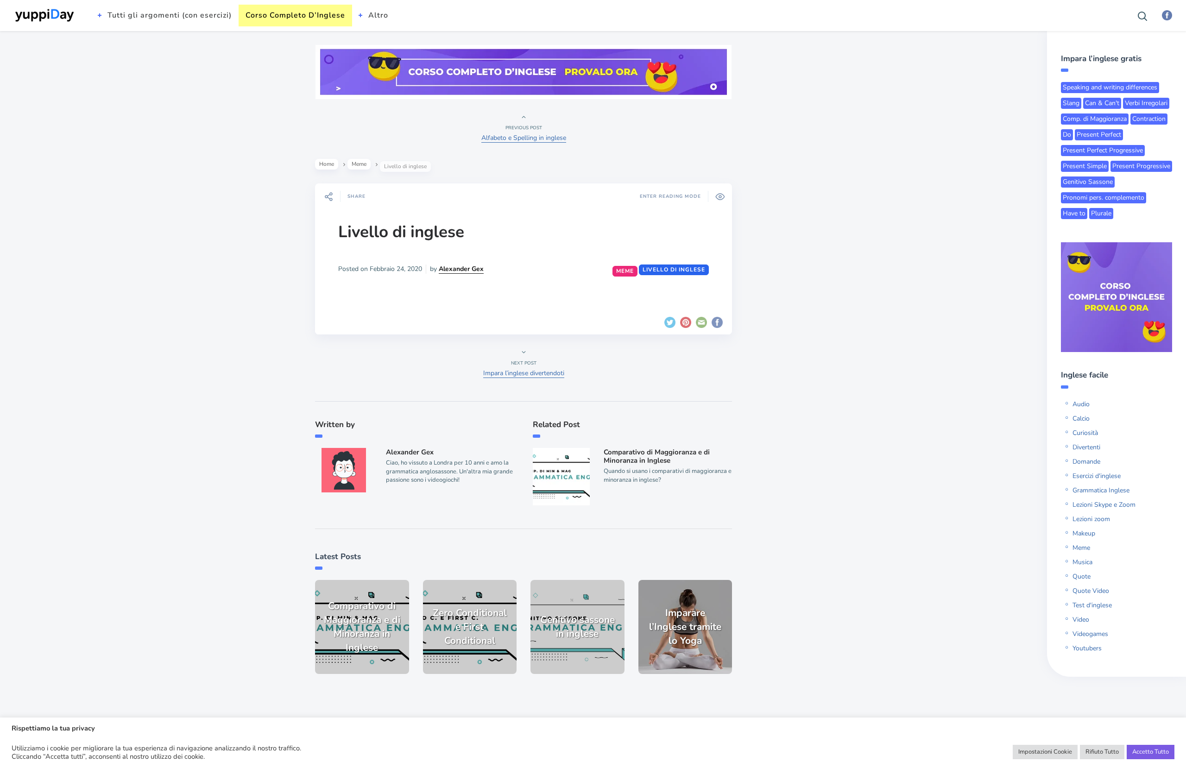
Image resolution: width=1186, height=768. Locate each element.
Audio (1081, 404)
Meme (359, 164)
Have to (1074, 213)
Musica (1082, 562)
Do (1067, 134)
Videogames (1090, 634)
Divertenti (1086, 447)
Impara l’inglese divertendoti (523, 373)
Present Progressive (1141, 166)
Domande (1086, 461)
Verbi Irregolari (1146, 103)
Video (1080, 619)
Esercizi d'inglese (1096, 476)
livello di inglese (674, 269)
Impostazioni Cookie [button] (1045, 752)
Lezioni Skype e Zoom (1104, 504)
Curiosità (1085, 432)
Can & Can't (1102, 103)
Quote (1081, 576)
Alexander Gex (461, 268)
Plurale (1101, 213)
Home (326, 164)
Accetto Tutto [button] (1150, 752)
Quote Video (1090, 590)
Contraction (1149, 118)
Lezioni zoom (1091, 519)
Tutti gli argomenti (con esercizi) (169, 15)
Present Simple (1085, 166)
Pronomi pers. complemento (1103, 197)
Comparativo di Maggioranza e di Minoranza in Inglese (657, 456)
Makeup (1083, 533)
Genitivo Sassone (1088, 181)
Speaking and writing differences (1110, 87)
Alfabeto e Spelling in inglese (523, 137)
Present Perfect (1099, 134)
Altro (378, 15)
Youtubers (1087, 648)
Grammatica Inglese (1100, 490)
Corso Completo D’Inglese (295, 15)
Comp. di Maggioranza (1095, 118)
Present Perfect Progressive (1103, 150)
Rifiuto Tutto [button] (1102, 752)
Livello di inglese (401, 232)
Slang (1071, 103)
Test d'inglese (1092, 605)
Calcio (1081, 418)
